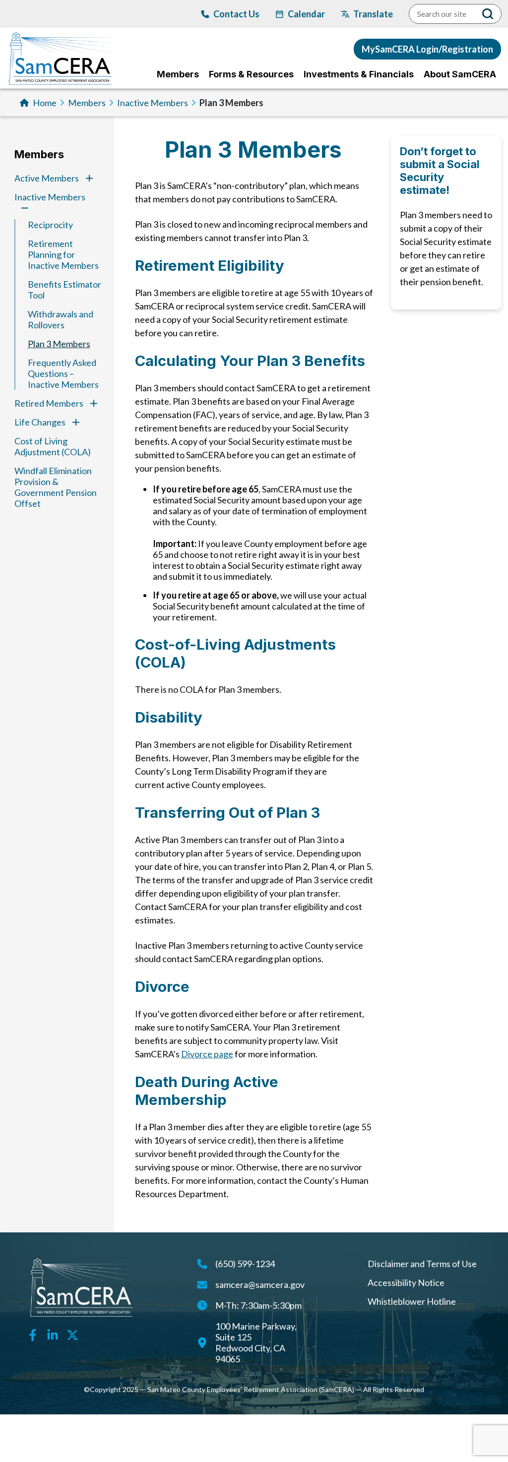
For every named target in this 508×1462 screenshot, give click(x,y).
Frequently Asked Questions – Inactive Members (63, 373)
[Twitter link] (72, 1334)
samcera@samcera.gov (260, 1284)
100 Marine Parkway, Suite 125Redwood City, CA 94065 (256, 1342)
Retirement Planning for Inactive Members (63, 254)
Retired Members (48, 403)
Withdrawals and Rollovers (60, 319)
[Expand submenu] (89, 178)
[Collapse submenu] (24, 208)
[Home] (60, 58)
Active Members (46, 178)
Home (45, 102)
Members (87, 102)
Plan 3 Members (59, 343)
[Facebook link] (33, 1334)
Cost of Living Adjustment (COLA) (52, 446)
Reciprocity (50, 224)
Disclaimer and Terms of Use (422, 1263)
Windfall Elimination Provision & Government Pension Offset (55, 487)
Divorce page (207, 1053)
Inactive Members (152, 102)
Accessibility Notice (406, 1282)
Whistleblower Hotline (412, 1301)
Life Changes (39, 422)
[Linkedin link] (53, 1334)
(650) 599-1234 (245, 1263)
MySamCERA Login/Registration (427, 49)
